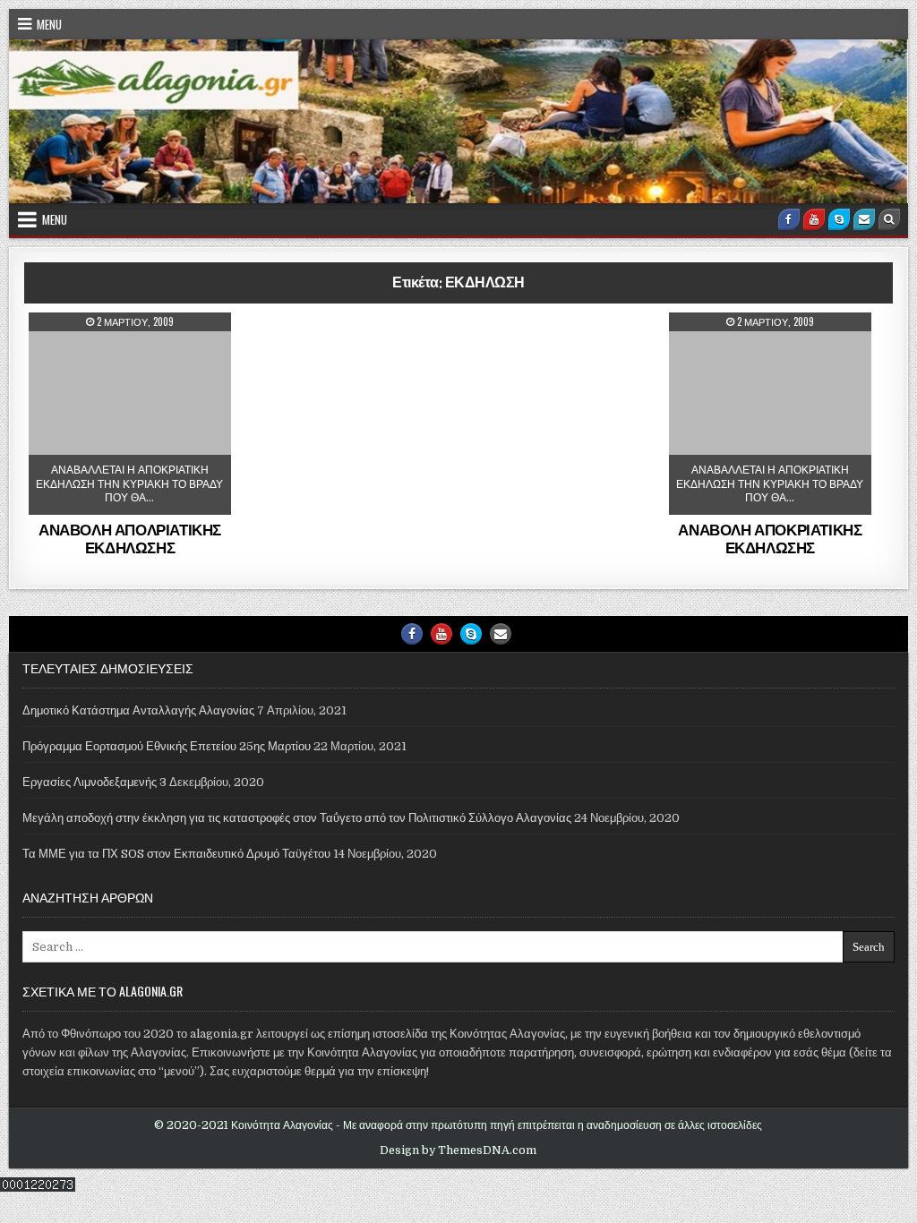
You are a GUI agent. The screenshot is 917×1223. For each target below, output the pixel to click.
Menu (49, 24)
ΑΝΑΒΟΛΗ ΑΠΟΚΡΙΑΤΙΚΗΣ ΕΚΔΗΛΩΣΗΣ (769, 538)
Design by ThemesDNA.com (458, 1150)
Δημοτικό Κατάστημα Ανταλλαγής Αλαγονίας (138, 710)
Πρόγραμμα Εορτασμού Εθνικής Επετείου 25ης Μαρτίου (166, 746)
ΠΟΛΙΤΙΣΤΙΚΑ (776, 356)
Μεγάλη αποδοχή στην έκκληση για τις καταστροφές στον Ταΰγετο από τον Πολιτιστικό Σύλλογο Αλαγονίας (296, 818)
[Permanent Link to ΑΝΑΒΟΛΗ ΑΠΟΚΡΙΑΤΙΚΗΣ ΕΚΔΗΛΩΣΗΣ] (769, 413)
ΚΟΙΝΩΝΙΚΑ (136, 356)
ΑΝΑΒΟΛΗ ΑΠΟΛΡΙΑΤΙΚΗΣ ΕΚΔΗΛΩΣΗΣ (130, 538)
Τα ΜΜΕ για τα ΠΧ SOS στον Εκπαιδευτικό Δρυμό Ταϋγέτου (176, 853)
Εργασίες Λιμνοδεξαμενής (89, 782)
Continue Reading (155, 500)
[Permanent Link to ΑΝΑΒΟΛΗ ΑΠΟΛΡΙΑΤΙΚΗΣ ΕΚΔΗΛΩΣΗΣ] (129, 413)
